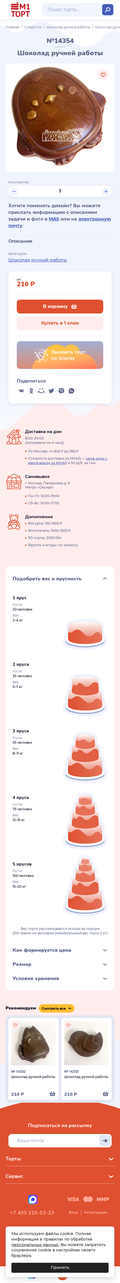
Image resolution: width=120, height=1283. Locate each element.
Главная (12, 27)
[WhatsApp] (71, 390)
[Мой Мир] (41, 390)
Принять (60, 1267)
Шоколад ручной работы (68, 27)
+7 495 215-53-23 (32, 1212)
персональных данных (35, 1244)
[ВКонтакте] (21, 390)
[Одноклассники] (31, 390)
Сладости (32, 27)
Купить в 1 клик (60, 323)
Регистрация (95, 1212)
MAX (54, 219)
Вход (73, 1212)
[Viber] (61, 390)
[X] (51, 390)
